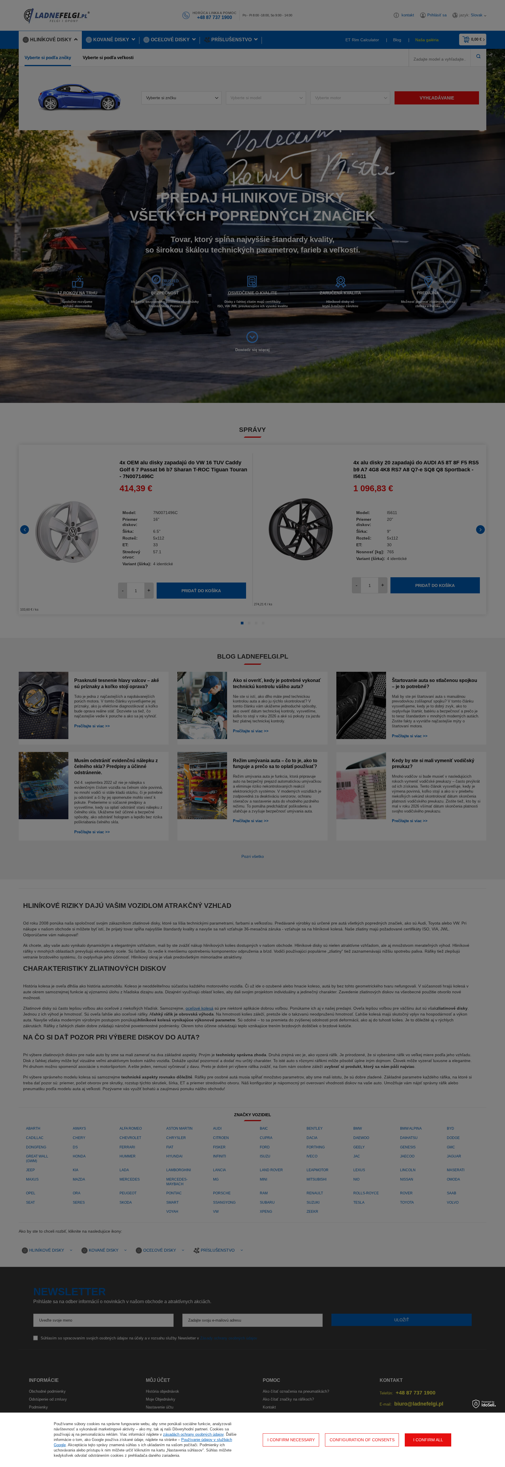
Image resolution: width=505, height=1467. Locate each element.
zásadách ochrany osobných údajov (193, 1434)
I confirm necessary (291, 1439)
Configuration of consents (362, 1439)
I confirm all (428, 1439)
